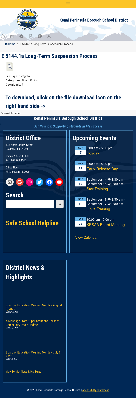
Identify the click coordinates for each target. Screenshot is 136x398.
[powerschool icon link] (32, 38)
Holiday (93, 153)
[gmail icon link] (14, 38)
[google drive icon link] (23, 38)
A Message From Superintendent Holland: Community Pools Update (32, 322)
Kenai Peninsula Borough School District (94, 20)
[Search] (60, 204)
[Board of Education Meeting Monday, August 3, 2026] (35, 290)
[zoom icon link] (51, 38)
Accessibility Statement (95, 390)
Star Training (97, 188)
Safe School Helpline (32, 222)
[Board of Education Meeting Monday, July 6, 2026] (35, 337)
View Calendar (86, 237)
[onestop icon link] (41, 38)
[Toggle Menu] (68, 4)
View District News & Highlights (23, 371)
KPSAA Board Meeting (106, 224)
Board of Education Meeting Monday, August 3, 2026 (34, 306)
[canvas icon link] (4, 38)
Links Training (98, 209)
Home (11, 44)
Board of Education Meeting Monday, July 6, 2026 (33, 354)
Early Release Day (102, 169)
